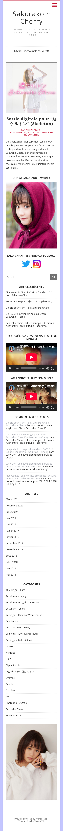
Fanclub (10, 684)
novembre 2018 (14, 549)
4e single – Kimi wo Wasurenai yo (24, 615)
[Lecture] (10, 368)
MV (7, 696)
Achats (9, 646)
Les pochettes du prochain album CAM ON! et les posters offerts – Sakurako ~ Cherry (31, 450)
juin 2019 (11, 518)
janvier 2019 (12, 537)
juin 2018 (11, 568)
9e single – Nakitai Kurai (19, 640)
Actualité (10, 652)
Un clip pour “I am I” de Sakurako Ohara (27, 307)
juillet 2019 (12, 512)
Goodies (10, 690)
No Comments (31, 135)
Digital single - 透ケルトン (21, 132)
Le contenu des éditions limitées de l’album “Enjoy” (30, 468)
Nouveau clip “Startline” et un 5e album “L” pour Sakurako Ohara (29, 294)
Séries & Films (13, 715)
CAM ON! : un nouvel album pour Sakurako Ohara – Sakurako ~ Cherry (29, 465)
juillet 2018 (12, 562)
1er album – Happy (16, 596)
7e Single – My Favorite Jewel (22, 634)
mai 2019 (11, 524)
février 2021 (12, 499)
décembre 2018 (14, 543)
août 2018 (11, 555)
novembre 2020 (14, 505)
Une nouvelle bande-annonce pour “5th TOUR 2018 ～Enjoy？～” (31, 481)
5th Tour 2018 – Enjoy (18, 627)
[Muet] (47, 368)
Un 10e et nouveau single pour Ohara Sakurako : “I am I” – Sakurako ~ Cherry (27, 436)
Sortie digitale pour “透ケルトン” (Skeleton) (32, 121)
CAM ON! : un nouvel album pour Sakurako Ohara (29, 456)
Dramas (10, 678)
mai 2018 (11, 574)
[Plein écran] (52, 368)
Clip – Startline (13, 665)
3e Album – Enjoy (15, 608)
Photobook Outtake (17, 703)
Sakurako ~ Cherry (31, 17)
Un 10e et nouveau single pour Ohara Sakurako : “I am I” (26, 315)
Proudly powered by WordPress (30, 818)
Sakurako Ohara (44, 132)
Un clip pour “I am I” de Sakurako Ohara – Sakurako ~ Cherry (28, 424)
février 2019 (12, 530)
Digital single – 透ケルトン (20, 671)
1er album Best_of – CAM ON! (22, 602)
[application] (31, 357)
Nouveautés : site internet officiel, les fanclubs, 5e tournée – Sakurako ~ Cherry (31, 477)
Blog (8, 659)
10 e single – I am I (16, 590)
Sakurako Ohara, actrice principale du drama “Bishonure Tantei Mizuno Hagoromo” (30, 324)
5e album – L (13, 621)
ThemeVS (39, 821)
